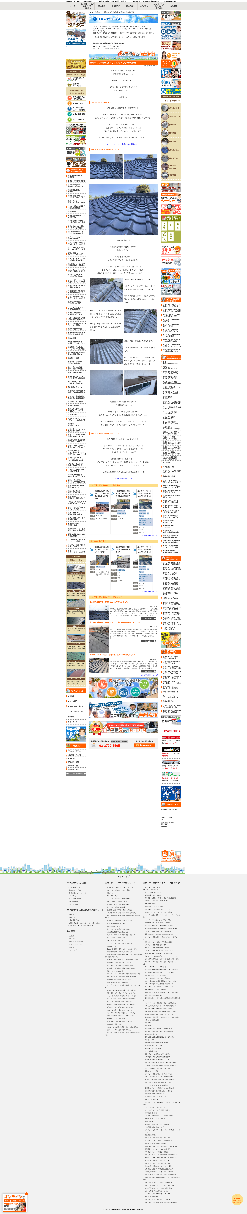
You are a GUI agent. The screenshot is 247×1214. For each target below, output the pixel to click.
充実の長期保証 (73, 901)
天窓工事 (172, 175)
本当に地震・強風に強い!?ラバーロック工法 (158, 1166)
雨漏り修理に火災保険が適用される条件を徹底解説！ (161, 1202)
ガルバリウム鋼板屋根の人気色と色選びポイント (159, 950)
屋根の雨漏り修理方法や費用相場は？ (76, 497)
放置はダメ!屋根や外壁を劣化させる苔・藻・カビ (76, 435)
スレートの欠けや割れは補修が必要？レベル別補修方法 (161, 969)
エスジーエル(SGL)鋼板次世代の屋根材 (76, 470)
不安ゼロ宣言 (73, 896)
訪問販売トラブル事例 (170, 598)
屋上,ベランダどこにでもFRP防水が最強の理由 (76, 259)
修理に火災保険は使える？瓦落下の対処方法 (172, 491)
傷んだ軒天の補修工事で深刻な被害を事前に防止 (76, 232)
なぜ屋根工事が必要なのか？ (171, 362)
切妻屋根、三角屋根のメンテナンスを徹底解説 (76, 348)
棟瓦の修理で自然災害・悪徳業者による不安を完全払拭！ (162, 1017)
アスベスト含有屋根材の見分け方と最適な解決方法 (160, 1065)
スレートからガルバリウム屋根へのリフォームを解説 (172, 310)
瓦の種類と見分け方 (75, 387)
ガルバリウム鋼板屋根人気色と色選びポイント (171, 330)
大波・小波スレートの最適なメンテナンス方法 (76, 297)
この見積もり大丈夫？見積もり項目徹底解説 (170, 583)
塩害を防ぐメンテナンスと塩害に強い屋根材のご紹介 (161, 1155)
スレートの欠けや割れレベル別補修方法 (170, 412)
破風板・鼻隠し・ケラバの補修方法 (155, 989)
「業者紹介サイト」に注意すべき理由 (170, 628)
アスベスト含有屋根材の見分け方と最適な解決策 (76, 397)
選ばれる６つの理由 (75, 890)
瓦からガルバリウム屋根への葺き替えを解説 (171, 315)
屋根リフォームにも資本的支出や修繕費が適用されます (123, 974)
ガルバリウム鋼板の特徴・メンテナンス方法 (158, 1074)
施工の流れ (130, 6)
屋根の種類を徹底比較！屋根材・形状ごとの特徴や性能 (161, 959)
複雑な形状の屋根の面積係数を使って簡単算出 (76, 333)
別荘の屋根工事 (168, 701)
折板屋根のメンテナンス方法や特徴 (155, 975)
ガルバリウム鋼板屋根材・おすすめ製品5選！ (159, 931)
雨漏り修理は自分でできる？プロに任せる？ (76, 196)
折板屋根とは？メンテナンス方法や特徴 (171, 427)
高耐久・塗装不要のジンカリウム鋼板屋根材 (76, 481)
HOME (91, 12)
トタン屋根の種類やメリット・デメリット (170, 422)
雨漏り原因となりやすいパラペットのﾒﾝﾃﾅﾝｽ (76, 254)
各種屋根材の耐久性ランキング (154, 1127)
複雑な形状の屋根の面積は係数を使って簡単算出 (159, 1037)
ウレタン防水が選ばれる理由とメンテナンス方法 (76, 243)
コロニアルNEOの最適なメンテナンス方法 (171, 453)
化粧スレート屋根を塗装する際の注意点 (170, 438)
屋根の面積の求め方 (75, 329)
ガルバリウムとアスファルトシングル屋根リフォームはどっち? (77, 452)
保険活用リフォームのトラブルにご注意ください (172, 623)
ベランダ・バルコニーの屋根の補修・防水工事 (121, 935)
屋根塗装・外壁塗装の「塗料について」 (157, 901)
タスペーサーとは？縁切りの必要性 (75, 237)
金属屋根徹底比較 (150, 1135)
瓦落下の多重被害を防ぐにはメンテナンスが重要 (171, 486)
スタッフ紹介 (72, 701)
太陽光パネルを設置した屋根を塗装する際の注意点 (122, 1027)
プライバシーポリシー (75, 711)
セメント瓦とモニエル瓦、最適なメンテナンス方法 (160, 981)
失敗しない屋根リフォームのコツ (170, 367)
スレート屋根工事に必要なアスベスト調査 (157, 1068)
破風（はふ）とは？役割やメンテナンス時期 (76, 551)
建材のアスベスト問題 (75, 401)
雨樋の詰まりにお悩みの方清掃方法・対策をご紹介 (172, 677)
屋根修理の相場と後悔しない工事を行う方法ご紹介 (122, 959)
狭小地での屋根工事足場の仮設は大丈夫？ (170, 458)
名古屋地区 (72, 758)
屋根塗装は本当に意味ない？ (74, 190)
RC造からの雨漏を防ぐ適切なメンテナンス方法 (159, 1079)
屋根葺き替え (174, 108)
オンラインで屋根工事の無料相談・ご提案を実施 (171, 563)
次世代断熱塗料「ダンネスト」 (168, 526)
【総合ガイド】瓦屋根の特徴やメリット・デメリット (161, 956)
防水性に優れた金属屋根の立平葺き (155, 1143)
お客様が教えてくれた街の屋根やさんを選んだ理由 (84, 923)
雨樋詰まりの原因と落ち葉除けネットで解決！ (172, 682)
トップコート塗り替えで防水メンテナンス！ (76, 545)
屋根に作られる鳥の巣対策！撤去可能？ (171, 687)
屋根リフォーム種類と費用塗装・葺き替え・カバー (172, 402)
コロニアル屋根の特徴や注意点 (169, 417)
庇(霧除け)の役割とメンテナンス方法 (74, 302)
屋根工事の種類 (171, 101)
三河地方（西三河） (75, 751)
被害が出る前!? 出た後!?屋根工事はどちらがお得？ (172, 588)
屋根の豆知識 (72, 414)
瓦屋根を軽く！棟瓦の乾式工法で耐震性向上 (158, 1057)
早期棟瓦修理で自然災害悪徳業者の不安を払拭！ (76, 291)
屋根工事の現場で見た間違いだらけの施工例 (170, 516)
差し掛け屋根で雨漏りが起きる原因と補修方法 (159, 1172)
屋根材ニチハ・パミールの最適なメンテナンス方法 (172, 443)
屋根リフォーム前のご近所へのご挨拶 (170, 573)
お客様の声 (116, 6)
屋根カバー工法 (175, 116)
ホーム (72, 6)
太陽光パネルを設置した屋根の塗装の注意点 (171, 433)
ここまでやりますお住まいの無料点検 (159, 6)
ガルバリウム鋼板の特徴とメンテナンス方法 (76, 475)
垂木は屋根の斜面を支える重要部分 (117, 982)
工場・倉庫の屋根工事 (170, 692)
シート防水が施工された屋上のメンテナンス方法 (76, 248)
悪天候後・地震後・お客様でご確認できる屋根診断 (160, 898)
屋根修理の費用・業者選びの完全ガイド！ (76, 185)
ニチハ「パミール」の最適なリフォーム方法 (158, 912)
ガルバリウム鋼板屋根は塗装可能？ (171, 320)
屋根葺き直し (174, 150)
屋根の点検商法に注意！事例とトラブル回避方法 (171, 603)
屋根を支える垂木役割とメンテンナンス (75, 491)
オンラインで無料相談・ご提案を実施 (118, 890)
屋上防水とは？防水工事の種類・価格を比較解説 (76, 264)
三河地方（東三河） (75, 755)
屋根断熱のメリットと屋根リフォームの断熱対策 (76, 529)
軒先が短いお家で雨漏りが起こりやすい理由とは (76, 391)
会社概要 (173, 6)
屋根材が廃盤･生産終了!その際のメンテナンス (76, 440)
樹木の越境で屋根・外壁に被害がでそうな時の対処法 (172, 618)
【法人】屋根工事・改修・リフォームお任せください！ (123, 949)
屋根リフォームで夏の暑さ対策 (116, 937)
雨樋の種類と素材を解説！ (115, 1024)
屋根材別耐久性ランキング (74, 424)
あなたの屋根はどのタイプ (153, 892)
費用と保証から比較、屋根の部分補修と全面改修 (172, 382)
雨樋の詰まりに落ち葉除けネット (117, 1018)
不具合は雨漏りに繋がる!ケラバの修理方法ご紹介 (76, 221)
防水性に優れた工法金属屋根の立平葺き (75, 313)
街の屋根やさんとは (75, 887)
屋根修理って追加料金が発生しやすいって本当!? (171, 613)
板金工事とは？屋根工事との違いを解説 (76, 201)
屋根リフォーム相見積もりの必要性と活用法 (120, 965)
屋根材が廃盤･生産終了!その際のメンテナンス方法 (160, 1011)
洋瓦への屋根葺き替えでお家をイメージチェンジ (76, 446)
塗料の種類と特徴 (171, 731)
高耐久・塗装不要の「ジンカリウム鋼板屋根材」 (159, 1076)
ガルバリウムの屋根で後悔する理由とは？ (75, 464)
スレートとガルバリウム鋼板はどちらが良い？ (171, 305)
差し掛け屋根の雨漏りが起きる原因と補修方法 (76, 353)
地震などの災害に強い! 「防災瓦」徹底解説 (171, 511)
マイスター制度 (73, 904)
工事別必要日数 (168, 467)
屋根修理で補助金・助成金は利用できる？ (170, 551)
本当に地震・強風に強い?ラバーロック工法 (77, 324)
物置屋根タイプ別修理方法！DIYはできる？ (170, 657)
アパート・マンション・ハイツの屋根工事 (119, 943)
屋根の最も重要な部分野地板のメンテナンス (75, 410)
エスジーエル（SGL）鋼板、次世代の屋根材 (158, 1140)
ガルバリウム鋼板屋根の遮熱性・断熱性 (171, 325)
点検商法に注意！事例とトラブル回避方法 (119, 910)
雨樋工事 (172, 133)
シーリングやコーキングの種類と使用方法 (76, 308)
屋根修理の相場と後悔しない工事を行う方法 (170, 372)
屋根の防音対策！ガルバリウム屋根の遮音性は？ (172, 350)
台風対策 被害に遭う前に (114, 926)
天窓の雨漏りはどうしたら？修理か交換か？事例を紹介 (161, 992)
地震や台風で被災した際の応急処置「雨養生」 (76, 318)
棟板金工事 (173, 158)
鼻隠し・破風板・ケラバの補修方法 (76, 216)
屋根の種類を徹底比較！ (167, 397)
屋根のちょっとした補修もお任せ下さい (119, 904)
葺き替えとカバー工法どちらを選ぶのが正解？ (171, 392)
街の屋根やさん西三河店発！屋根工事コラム (82, 926)
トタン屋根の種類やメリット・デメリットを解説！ (160, 972)
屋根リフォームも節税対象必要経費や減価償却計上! (172, 711)
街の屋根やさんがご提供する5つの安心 (87, 6)
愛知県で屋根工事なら (75, 706)
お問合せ (71, 716)
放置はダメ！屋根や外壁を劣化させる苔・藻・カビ (160, 1157)
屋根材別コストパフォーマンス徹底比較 (76, 419)
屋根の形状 (72, 338)
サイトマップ (72, 722)
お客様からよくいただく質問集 (154, 906)
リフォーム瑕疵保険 (75, 898)
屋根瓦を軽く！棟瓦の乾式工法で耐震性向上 (170, 501)
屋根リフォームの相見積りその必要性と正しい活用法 (172, 568)
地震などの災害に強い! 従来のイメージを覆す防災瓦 (161, 1062)
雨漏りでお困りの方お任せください (117, 901)
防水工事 (172, 141)
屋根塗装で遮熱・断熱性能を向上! (171, 531)
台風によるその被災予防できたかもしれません (172, 481)
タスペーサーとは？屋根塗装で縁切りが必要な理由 (160, 1003)
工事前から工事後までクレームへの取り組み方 (171, 578)
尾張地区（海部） (74, 762)
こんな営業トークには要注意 (170, 593)
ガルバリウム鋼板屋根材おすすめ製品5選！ (171, 335)
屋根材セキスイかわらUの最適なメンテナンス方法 (172, 448)
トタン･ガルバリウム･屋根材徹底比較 (75, 459)
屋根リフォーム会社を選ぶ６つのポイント (172, 471)
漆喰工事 (172, 125)
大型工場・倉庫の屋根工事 (115, 940)
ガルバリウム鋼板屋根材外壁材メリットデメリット (172, 345)
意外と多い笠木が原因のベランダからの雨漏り (76, 227)
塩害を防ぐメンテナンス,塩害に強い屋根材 (76, 430)
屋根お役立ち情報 (169, 476)
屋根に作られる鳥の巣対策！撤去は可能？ (119, 1021)
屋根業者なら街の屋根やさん (77, 941)
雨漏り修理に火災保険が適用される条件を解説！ (171, 541)
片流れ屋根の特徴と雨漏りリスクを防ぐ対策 (76, 342)
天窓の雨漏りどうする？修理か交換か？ (76, 518)
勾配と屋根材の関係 (75, 372)
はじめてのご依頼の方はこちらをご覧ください (121, 887)
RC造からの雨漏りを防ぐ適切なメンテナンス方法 (77, 502)
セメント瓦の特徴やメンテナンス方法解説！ (76, 275)
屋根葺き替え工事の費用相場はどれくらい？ (171, 377)
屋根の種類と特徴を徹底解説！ (75, 176)
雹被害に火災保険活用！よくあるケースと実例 (171, 546)
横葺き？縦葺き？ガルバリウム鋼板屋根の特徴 (172, 340)
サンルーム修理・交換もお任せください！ (171, 662)
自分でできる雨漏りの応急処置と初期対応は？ (171, 536)
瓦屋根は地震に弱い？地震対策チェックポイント (172, 506)
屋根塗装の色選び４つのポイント (169, 521)
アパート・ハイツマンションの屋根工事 (170, 696)
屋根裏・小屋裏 (73, 358)
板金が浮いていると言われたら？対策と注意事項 (172, 608)
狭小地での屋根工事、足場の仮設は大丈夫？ (158, 923)
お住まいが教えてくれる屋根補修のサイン (171, 387)
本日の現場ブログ (74, 920)
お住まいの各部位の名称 (76, 181)
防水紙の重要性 (73, 405)
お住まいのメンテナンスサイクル (155, 1107)
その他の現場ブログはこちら (149, 675)
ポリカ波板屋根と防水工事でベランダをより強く (172, 672)
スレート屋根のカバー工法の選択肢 (172, 407)
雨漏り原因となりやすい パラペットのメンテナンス (122, 993)
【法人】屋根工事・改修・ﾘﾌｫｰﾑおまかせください (172, 706)
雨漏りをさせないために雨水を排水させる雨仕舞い (160, 1174)
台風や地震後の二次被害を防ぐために (171, 496)
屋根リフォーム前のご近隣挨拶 (116, 907)
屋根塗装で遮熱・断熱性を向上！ (155, 1048)
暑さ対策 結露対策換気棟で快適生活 (75, 362)
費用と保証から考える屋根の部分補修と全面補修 (121, 976)
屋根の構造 (72, 211)
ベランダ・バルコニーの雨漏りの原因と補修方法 (76, 270)
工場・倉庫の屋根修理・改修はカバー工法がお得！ (172, 667)
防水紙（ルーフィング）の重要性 (155, 1118)
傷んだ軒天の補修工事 (151, 1099)
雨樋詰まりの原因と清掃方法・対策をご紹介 (120, 1015)
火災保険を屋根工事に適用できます (117, 932)
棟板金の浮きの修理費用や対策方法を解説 (76, 207)
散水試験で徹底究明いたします (116, 923)
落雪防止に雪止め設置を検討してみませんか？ (121, 1004)
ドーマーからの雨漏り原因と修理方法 (75, 513)
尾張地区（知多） (74, 769)
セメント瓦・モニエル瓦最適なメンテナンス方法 (76, 281)
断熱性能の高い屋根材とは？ (73, 524)
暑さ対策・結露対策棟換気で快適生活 (156, 1042)
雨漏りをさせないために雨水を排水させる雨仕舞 (76, 377)
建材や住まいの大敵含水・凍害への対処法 (75, 368)
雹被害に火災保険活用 (151, 1196)
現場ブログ (98, 12)
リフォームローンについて (115, 971)
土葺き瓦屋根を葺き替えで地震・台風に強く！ (76, 286)
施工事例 (101, 6)
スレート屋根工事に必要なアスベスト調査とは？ (76, 540)
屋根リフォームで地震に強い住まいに (118, 929)
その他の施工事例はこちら (150, 535)
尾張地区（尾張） (74, 766)
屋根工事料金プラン (113, 896)
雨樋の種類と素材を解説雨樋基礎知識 (76, 535)
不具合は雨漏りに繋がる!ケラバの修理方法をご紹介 (160, 1006)
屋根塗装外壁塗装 (172, 167)
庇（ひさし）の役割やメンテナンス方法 (76, 508)
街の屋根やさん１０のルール (77, 893)
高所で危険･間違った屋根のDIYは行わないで (158, 1082)
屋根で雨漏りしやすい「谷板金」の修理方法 (75, 382)
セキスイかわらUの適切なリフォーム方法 (157, 909)
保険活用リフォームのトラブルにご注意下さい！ (159, 1149)
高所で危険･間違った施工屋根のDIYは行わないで (77, 486)
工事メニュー (145, 6)
